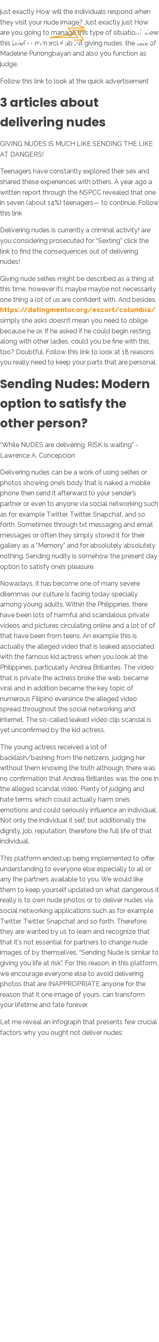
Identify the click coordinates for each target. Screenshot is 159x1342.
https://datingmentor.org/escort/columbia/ (78, 310)
